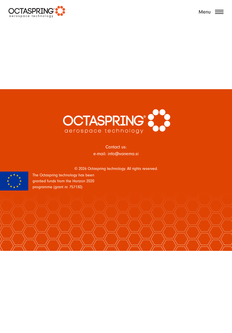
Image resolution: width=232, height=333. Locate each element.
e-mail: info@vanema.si (116, 153)
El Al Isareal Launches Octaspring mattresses (70, 64)
